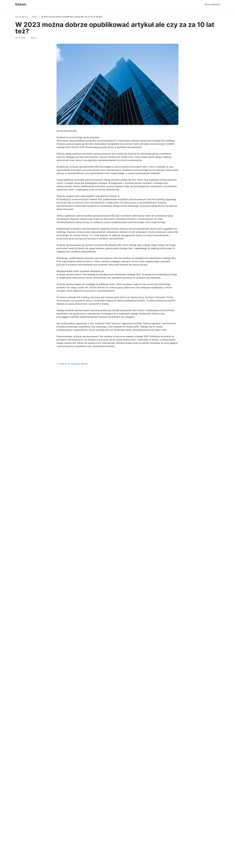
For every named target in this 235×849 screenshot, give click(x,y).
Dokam (20, 4)
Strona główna (212, 4)
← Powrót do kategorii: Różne (72, 363)
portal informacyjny (67, 130)
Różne (35, 17)
